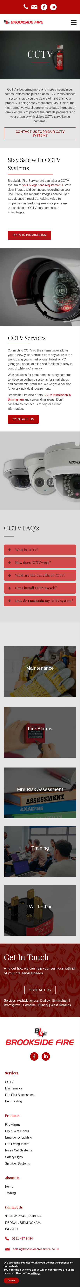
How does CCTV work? (33, 562)
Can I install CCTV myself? (36, 588)
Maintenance (14, 1088)
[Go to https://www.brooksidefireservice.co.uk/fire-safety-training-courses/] (40, 851)
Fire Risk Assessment (20, 1094)
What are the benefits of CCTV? (40, 575)
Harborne (29, 1005)
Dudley (45, 1000)
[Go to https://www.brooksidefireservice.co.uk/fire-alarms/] (40, 732)
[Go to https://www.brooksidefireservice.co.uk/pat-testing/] (40, 910)
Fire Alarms (12, 1124)
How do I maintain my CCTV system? (44, 601)
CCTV (9, 1082)
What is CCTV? (26, 549)
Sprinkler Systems (17, 1163)
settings (35, 1273)
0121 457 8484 (22, 1238)
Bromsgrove (12, 1005)
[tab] (40, 550)
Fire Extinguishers (17, 1144)
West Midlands (61, 1005)
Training (10, 1193)
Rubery (43, 1005)
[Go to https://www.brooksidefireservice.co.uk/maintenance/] (40, 671)
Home (9, 1186)
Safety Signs (14, 1157)
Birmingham (60, 1000)
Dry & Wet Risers (17, 1131)
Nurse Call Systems (18, 1150)
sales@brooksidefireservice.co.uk (36, 1249)
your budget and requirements (42, 185)
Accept (11, 1280)
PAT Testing (13, 1101)
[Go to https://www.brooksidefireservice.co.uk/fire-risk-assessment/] (40, 793)
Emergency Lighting (18, 1137)
